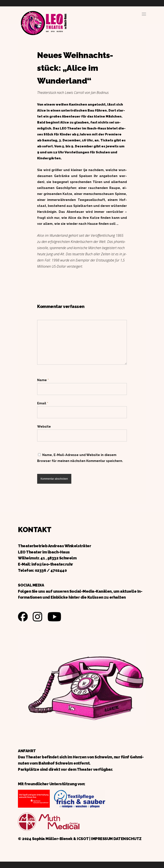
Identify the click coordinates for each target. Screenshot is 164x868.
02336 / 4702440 (51, 570)
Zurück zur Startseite (43, 22)
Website (44, 426)
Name (43, 380)
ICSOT (83, 838)
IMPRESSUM (102, 838)
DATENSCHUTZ (127, 838)
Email (42, 403)
